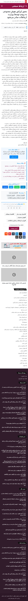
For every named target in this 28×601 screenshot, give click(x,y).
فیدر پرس (25, 333)
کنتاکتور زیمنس (24, 350)
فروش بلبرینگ (24, 324)
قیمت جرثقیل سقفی (22, 338)
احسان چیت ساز (21, 214)
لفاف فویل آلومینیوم (23, 378)
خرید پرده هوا (24, 309)
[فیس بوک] (24, 233)
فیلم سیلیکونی (24, 336)
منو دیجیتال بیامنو (23, 355)
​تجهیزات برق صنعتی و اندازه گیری (20, 302)
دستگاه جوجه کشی (23, 319)
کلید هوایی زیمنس (23, 348)
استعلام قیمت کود (23, 292)
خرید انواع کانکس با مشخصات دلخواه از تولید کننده (16, 307)
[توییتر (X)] (20, 233)
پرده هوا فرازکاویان (23, 300)
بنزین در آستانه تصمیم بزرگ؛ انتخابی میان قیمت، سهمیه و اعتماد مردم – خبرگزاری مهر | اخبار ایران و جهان (13, 172)
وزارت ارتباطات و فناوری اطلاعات (16, 220)
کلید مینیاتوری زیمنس (22, 345)
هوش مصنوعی (21, 217)
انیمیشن (25, 295)
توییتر (11, 187)
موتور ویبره (24, 358)
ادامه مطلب (14, 157)
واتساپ (17, 187)
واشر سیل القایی (23, 363)
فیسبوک (5, 187)
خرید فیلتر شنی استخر (22, 314)
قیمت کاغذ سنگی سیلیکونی (21, 340)
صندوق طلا (24, 322)
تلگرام (23, 187)
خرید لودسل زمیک (23, 317)
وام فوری (25, 365)
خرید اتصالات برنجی (23, 305)
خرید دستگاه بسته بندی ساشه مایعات (19, 312)
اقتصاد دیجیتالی (9, 214)
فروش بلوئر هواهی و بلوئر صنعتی (20, 327)
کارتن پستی (24, 343)
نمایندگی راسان (23, 360)
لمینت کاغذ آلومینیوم (22, 353)
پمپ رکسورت (24, 376)
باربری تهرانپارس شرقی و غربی (20, 297)
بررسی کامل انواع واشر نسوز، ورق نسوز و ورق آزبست (12, 1)
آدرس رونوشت (14, 228)
